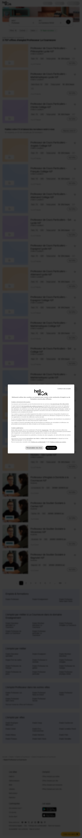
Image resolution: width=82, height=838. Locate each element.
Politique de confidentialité (38, 442)
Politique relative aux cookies (58, 442)
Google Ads (45, 430)
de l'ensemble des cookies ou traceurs (32, 406)
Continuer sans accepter (64, 388)
